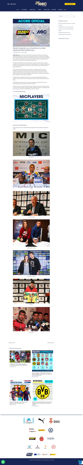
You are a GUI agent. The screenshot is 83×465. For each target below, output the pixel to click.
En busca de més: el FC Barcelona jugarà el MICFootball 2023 (19, 402)
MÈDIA (39, 9)
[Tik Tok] (9, 4)
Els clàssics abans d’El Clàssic (64, 32)
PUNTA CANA (47, 9)
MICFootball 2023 (17, 52)
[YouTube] (11, 4)
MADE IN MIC (32, 9)
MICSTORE (53, 9)
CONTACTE (60, 9)
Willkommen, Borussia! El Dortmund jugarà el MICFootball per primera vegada (42, 403)
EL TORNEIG (24, 9)
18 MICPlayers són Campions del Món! (65, 27)
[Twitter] (13, 4)
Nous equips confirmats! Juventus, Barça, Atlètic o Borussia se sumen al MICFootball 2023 (42, 374)
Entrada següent (51, 342)
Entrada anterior (11, 342)
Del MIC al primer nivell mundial (64, 34)
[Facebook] (14, 4)
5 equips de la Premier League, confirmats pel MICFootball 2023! (18, 364)
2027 (17, 9)
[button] (70, 4)
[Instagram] (8, 4)
